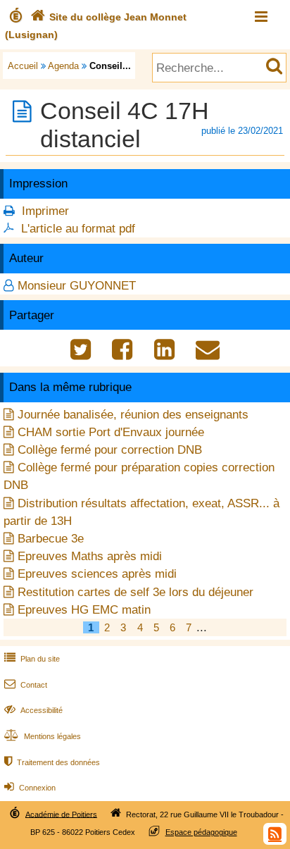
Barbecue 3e (51, 538)
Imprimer (45, 211)
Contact (25, 685)
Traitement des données (52, 762)
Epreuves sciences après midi (97, 574)
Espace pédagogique (201, 832)
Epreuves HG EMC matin (84, 609)
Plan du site (32, 659)
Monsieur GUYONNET (77, 285)
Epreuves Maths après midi (90, 556)
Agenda (63, 66)
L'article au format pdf (78, 228)
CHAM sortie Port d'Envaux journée (111, 432)
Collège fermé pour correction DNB (110, 450)
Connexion (30, 787)
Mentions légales (42, 736)
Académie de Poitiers (61, 814)
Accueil (23, 66)
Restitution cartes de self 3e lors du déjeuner (135, 592)
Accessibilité (33, 710)
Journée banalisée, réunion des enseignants (133, 414)
